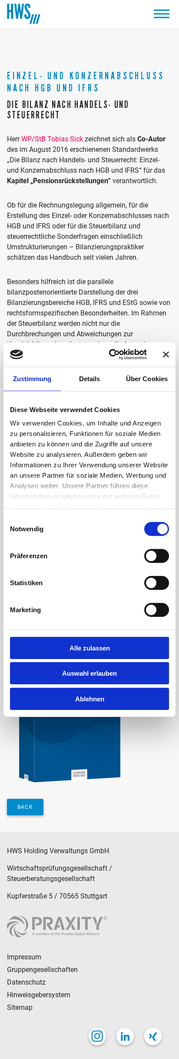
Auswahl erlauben (89, 673)
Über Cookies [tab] (147, 378)
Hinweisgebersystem (38, 995)
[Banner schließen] (166, 355)
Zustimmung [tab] (32, 378)
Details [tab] (89, 378)
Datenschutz (26, 982)
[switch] (156, 556)
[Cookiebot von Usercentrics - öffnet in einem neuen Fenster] (111, 354)
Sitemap (20, 1007)
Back (25, 807)
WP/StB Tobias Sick (52, 139)
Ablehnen (89, 698)
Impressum (24, 957)
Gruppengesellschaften (42, 969)
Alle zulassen (90, 647)
